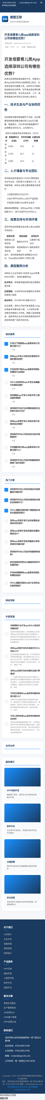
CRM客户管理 (10, 1017)
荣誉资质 (8, 948)
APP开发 (8, 969)
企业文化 (8, 939)
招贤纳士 (8, 953)
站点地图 (12, 1095)
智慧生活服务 (10, 1003)
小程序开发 (9, 978)
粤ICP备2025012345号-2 (17, 1087)
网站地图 (4, 1095)
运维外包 (8, 987)
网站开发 (8, 973)
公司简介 (8, 934)
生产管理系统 (10, 1008)
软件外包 (8, 983)
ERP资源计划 (10, 1022)
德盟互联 (4, 1098)
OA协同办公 (9, 1012)
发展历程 (8, 944)
